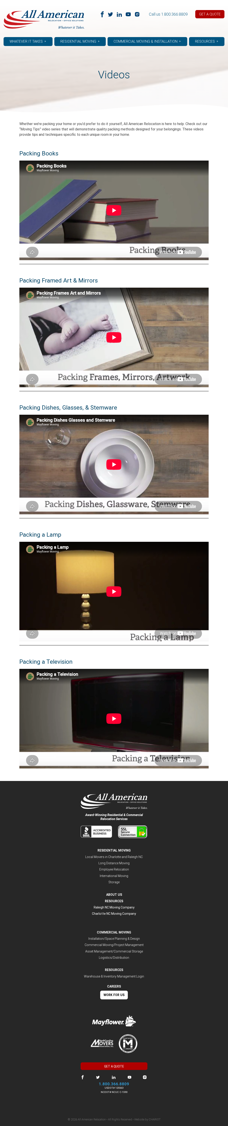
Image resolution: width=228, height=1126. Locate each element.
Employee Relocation (114, 869)
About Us (114, 894)
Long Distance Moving (114, 863)
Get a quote (210, 14)
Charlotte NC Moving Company (114, 913)
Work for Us (114, 995)
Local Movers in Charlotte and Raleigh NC (114, 857)
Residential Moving (78, 41)
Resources (205, 41)
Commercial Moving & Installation (145, 41)
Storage (114, 882)
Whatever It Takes (26, 41)
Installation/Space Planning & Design (114, 938)
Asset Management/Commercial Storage (114, 951)
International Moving (114, 876)
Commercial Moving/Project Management (114, 945)
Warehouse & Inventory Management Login (114, 976)
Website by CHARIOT (147, 1119)
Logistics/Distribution (114, 957)
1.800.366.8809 (174, 14)
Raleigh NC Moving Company (114, 907)
